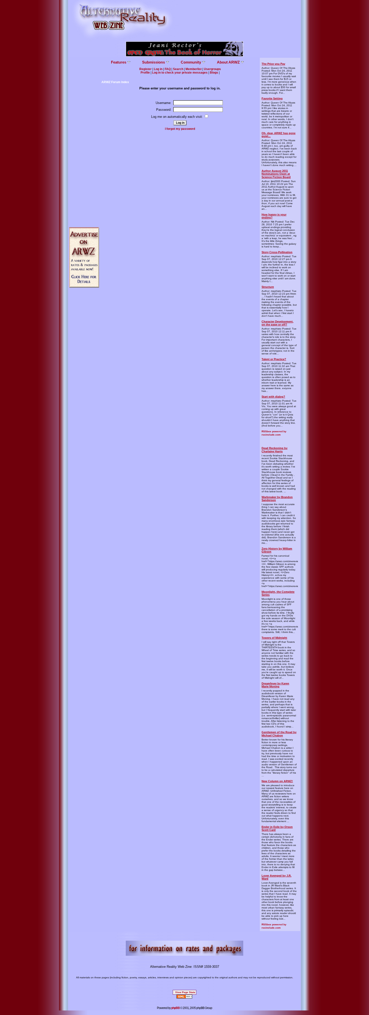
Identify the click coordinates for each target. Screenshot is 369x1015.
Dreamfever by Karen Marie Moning (275, 685)
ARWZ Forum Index (115, 82)
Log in (158, 69)
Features (118, 62)
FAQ (168, 69)
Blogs (214, 72)
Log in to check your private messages (180, 72)
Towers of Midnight (274, 637)
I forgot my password (180, 129)
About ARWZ (228, 62)
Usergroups (212, 69)
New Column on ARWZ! (277, 781)
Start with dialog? (273, 396)
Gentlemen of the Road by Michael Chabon (279, 734)
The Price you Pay (273, 63)
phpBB (175, 1008)
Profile (145, 72)
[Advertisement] (84, 133)
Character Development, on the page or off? (277, 323)
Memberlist (194, 69)
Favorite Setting (272, 98)
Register (145, 69)
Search (178, 69)
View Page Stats (185, 992)
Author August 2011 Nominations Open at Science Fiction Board (276, 173)
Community (191, 62)
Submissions (153, 62)
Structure (268, 286)
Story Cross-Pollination (277, 252)
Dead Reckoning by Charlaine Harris (274, 450)
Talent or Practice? (274, 359)
